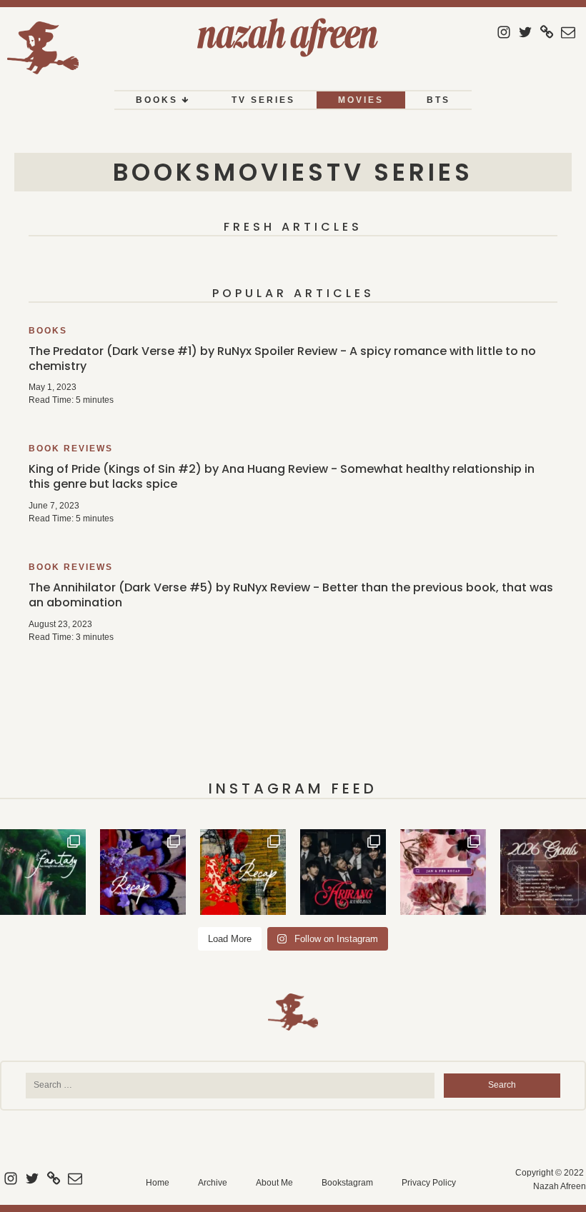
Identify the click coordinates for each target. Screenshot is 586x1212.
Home (157, 1183)
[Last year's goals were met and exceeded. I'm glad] (543, 872)
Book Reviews (71, 449)
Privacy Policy (429, 1183)
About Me (274, 1183)
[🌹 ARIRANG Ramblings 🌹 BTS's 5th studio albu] (343, 872)
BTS (438, 100)
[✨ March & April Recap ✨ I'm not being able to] (243, 872)
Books (157, 100)
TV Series (263, 100)
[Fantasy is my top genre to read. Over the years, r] (43, 872)
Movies (361, 100)
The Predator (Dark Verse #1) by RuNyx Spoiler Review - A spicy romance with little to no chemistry (282, 358)
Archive (212, 1183)
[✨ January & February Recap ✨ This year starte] (443, 872)
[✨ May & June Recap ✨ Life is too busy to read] (143, 872)
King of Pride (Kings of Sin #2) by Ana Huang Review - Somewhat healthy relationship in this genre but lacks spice (282, 476)
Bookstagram (347, 1183)
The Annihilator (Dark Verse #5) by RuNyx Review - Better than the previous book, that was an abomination (291, 595)
